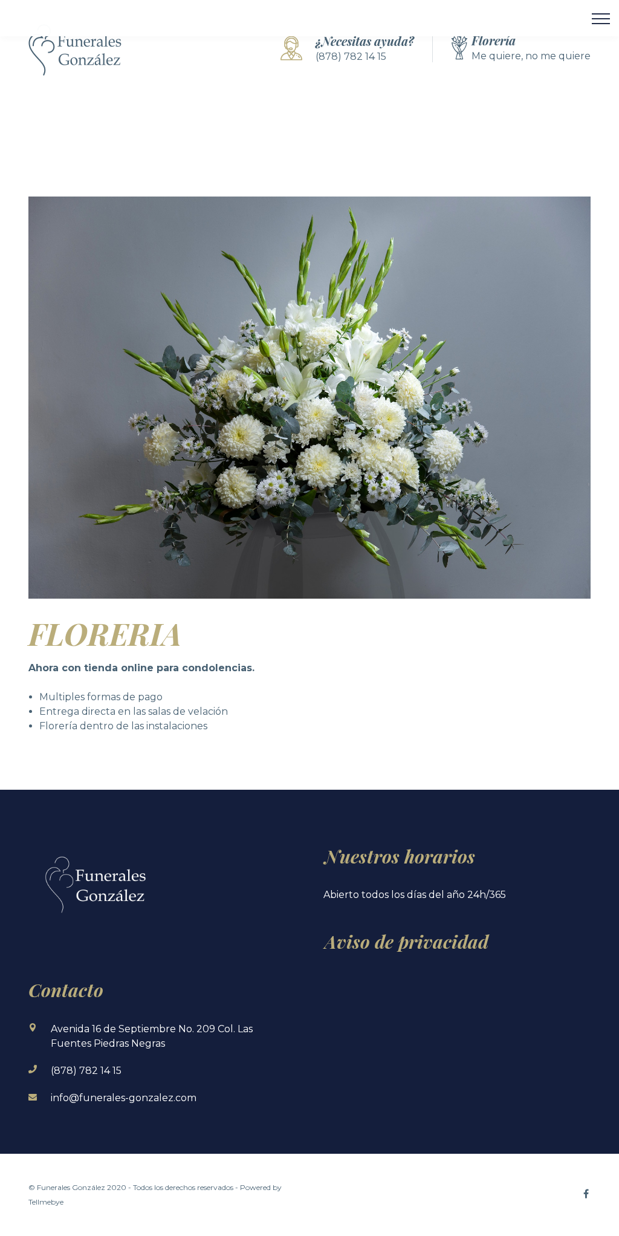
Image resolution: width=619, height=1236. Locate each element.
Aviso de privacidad (406, 941)
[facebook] (586, 1194)
